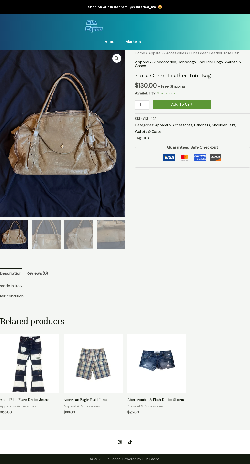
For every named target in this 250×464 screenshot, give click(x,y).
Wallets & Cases (148, 131)
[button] (116, 58)
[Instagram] (120, 442)
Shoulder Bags (210, 61)
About (110, 42)
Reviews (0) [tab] (37, 273)
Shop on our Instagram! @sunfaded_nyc (123, 7)
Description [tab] (11, 273)
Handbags (187, 61)
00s (146, 138)
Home (140, 53)
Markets (133, 42)
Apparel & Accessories (167, 53)
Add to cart (182, 104)
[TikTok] (130, 442)
